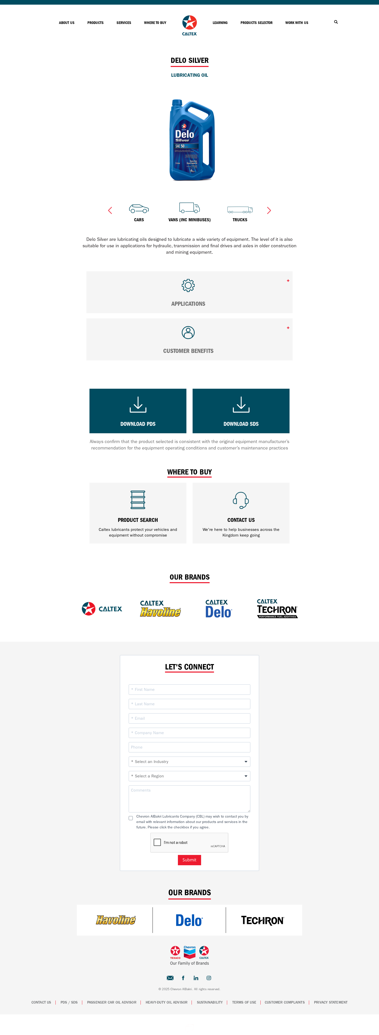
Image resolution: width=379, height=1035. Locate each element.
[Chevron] (189, 34)
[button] (189, 288)
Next (269, 209)
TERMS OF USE (244, 1002)
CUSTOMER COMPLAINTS (285, 1002)
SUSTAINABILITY (210, 1002)
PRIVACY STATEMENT (331, 1002)
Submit (189, 860)
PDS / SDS (69, 1002)
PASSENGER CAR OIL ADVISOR (111, 1002)
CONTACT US (41, 1002)
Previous (109, 209)
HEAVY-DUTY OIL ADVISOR (166, 1002)
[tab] (189, 292)
